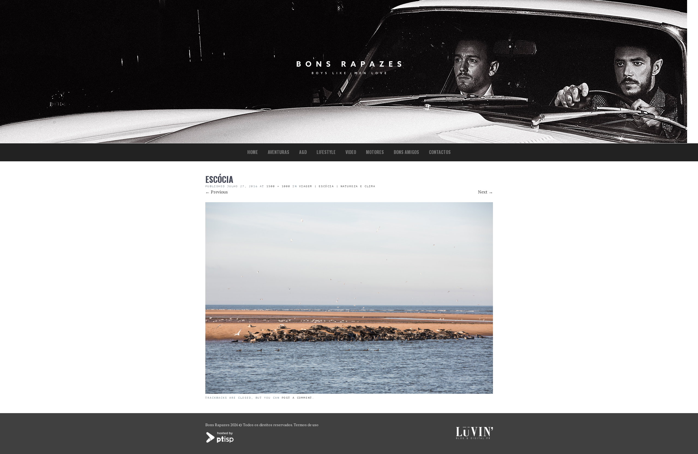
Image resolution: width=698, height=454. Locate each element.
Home (252, 152)
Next (485, 192)
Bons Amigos (406, 152)
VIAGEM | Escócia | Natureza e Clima (337, 186)
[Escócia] (349, 392)
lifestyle (326, 152)
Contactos (440, 152)
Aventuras (278, 152)
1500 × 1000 (278, 186)
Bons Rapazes (217, 424)
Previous (216, 192)
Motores (375, 152)
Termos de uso (306, 424)
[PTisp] (220, 442)
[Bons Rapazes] (349, 73)
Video (350, 152)
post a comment (297, 397)
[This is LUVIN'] (474, 437)
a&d (303, 152)
